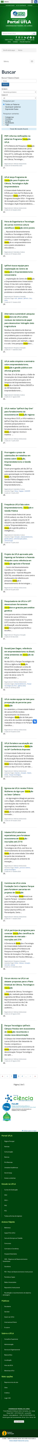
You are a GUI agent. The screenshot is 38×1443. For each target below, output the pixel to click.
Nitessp (21, 963)
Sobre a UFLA (9, 40)
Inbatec (29, 773)
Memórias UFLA (9, 1371)
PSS (5, 1211)
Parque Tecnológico (15, 775)
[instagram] (19, 37)
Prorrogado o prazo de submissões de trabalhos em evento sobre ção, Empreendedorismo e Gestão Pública (17, 458)
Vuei (15, 298)
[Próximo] (30, 1076)
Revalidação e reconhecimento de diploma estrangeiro (17, 1294)
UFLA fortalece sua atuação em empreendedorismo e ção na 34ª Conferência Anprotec (18, 746)
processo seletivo (25, 867)
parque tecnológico (10, 869)
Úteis (5, 1387)
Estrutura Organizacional (12, 1350)
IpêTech (26, 298)
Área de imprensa (25, 42)
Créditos (7, 1393)
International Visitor (10, 1322)
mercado (7, 965)
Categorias (9, 117)
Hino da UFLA (8, 1365)
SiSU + (6, 1200)
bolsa (6, 300)
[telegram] (30, 37)
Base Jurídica (8, 1355)
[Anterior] (7, 1076)
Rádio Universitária (10, 1282)
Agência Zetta (22, 686)
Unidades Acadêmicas (11, 1167)
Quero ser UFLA (9, 1317)
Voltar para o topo (29, 1131)
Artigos (8, 121)
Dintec (6, 775)
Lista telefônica (19, 1421)
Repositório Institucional (12, 1287)
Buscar (5, 84)
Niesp (16, 491)
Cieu (30, 298)
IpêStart (20, 298)
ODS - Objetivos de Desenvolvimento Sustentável (15, 1260)
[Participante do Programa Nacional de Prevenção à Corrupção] (7, 1116)
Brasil (4, 2)
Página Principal (9, 1141)
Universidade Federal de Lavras (18, 1441)
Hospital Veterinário (10, 1254)
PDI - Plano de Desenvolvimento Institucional (18, 1272)
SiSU (5, 1195)
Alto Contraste (21, 5)
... (26, 1076)
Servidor (7, 1312)
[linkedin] (25, 37)
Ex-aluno (7, 1327)
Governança (8, 1173)
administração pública (20, 539)
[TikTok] (28, 37)
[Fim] (35, 1076)
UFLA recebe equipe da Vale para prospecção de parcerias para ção (19, 702)
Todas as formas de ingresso (13, 1216)
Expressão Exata (11, 109)
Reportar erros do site (11, 1382)
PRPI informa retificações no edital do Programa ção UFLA (17, 139)
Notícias (6, 1146)
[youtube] (33, 37)
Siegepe (21, 491)
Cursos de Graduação (11, 1190)
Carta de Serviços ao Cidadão (13, 1238)
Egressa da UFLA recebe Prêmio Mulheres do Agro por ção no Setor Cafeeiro (18, 791)
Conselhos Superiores (11, 1339)
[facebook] (16, 37)
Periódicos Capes (9, 1277)
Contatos (9, 119)
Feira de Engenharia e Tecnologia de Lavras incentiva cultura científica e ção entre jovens (19, 224)
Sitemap (30, 5)
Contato (15, 42)
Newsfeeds (9, 123)
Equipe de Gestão (20, 40)
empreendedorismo (27, 537)
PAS (5, 1205)
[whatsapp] (22, 37)
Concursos (7, 1243)
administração (8, 540)
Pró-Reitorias (8, 1162)
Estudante (7, 1306)
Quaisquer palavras (13, 107)
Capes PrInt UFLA (9, 1233)
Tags (7, 125)
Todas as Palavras (12, 104)
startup (13, 965)
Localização (8, 1360)
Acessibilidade (10, 5)
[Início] (2, 1076)
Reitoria (6, 1157)
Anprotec (17, 773)
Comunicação (8, 1152)
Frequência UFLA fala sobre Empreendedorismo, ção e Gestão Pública (18, 507)
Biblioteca (7, 1228)
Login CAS (7, 1398)
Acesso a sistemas (10, 1178)
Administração (8, 1344)
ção (17, 537)
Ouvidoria (7, 1266)
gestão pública (8, 539)
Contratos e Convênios (11, 1249)
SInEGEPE (27, 491)
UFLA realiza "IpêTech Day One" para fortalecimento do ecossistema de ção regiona (19, 411)
